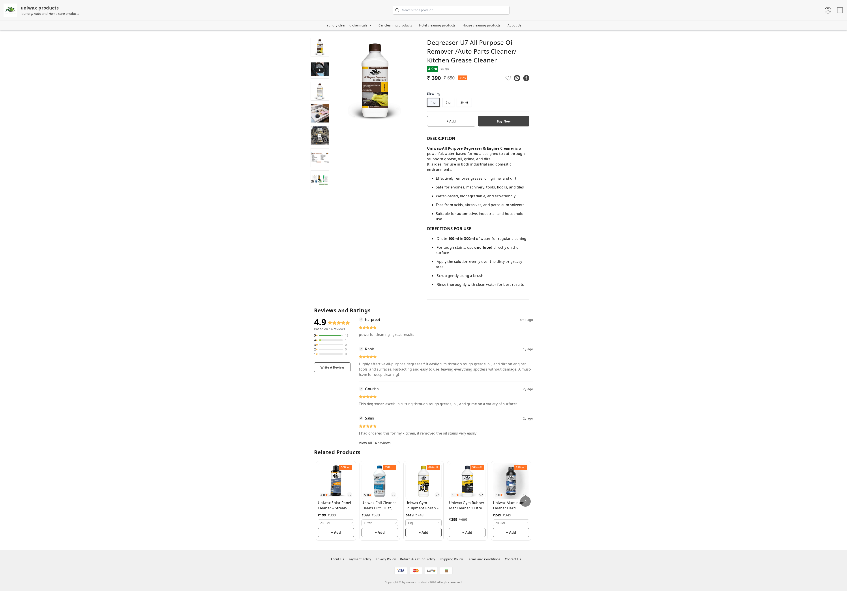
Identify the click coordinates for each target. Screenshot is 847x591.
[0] (839, 10)
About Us (514, 25)
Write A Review (332, 367)
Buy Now (504, 121)
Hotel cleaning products (437, 25)
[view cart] (839, 10)
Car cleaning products (395, 25)
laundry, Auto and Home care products (50, 13)
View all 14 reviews (375, 442)
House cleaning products (481, 25)
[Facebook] (526, 78)
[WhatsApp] (517, 78)
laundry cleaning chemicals (346, 25)
